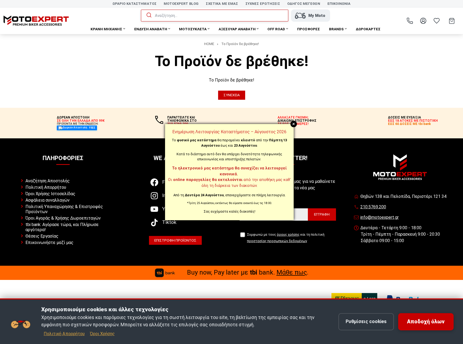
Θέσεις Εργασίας (41, 236)
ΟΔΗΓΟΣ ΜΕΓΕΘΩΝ (303, 3)
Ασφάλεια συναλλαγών (47, 200)
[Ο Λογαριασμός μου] (423, 21)
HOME (209, 44)
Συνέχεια (231, 95)
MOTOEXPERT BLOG (181, 3)
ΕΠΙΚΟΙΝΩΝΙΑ (338, 3)
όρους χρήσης (288, 234)
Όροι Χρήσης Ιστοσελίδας (50, 193)
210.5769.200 (373, 206)
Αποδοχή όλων (426, 322)
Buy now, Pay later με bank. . (247, 272)
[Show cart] (452, 21)
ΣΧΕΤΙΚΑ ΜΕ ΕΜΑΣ (222, 3)
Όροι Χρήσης (102, 333)
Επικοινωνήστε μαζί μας (49, 242)
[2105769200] (409, 21)
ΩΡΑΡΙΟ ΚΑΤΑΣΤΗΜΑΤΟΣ (134, 3)
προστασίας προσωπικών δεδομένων (277, 241)
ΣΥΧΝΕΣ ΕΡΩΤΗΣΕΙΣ (262, 3)
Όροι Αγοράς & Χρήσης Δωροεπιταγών (63, 218)
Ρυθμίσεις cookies (366, 321)
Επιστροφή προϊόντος (175, 240)
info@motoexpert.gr (379, 217)
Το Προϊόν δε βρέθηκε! (240, 44)
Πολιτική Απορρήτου (45, 187)
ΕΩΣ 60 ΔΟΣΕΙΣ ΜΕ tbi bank (409, 124)
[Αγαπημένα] (436, 21)
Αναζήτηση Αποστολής (47, 180)
